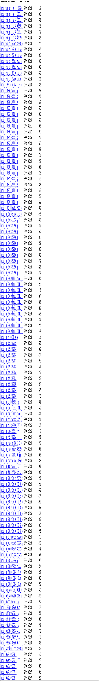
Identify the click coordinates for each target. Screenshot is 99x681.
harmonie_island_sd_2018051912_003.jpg (8, 434)
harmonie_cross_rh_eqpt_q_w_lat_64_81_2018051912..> (11, 12)
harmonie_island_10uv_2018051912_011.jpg (9, 229)
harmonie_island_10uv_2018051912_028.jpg (9, 244)
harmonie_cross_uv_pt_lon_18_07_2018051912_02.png (11, 73)
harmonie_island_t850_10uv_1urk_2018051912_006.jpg (11, 483)
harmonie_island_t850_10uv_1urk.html (8, 478)
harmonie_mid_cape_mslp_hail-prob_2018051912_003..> (11, 590)
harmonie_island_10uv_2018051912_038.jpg (9, 252)
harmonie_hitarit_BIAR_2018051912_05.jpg (9, 94)
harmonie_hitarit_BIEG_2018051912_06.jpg (9, 109)
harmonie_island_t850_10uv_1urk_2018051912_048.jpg (11, 519)
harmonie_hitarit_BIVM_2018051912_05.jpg (9, 197)
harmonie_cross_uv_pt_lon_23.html (7, 77)
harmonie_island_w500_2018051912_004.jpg (9, 563)
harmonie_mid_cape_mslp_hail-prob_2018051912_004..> (11, 591)
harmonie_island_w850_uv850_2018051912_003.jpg (10, 583)
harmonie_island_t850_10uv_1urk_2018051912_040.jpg (11, 512)
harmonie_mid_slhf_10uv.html (6, 612)
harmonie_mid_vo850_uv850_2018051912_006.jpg (10, 643)
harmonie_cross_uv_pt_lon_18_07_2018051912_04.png (11, 75)
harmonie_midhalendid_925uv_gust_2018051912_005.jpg (11, 649)
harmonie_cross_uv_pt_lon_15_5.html (8, 59)
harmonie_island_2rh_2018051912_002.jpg (9, 337)
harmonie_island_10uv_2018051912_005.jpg (9, 224)
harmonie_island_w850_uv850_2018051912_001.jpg (10, 581)
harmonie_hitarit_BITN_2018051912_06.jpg (9, 191)
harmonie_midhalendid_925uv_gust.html (8, 644)
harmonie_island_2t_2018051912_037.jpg (8, 374)
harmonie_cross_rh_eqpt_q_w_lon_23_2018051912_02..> (11, 37)
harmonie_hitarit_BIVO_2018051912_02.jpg (9, 201)
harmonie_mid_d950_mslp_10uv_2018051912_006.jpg (11, 599)
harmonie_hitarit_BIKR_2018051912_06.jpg (9, 157)
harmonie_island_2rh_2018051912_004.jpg (9, 339)
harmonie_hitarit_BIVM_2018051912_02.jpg (9, 194)
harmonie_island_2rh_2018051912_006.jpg (9, 340)
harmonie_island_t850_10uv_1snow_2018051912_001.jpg (11, 473)
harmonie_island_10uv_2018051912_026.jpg (9, 242)
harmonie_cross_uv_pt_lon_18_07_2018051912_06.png (11, 76)
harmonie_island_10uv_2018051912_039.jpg (9, 253)
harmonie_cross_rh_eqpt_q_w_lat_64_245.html (10, 5)
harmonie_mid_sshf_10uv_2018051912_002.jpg (9, 620)
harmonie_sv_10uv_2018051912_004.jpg (8, 677)
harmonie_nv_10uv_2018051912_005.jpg (8, 664)
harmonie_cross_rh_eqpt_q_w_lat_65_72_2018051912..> (11, 18)
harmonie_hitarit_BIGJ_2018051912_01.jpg (9, 111)
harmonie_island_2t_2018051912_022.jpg (8, 361)
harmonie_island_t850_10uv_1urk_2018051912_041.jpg (11, 513)
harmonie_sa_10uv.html (5, 666)
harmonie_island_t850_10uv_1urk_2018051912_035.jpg (11, 508)
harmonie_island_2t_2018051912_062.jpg (8, 395)
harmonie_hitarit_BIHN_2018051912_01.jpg (9, 125)
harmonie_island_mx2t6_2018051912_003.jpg (9, 429)
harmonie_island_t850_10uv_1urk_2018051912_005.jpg (11, 482)
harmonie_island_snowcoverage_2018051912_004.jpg (11, 442)
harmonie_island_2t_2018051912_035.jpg (8, 372)
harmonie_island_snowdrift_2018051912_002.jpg (10, 454)
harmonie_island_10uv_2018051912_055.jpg (9, 267)
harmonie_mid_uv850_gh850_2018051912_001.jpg (10, 632)
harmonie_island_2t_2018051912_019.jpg (8, 358)
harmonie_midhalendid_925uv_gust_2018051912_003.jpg (11, 647)
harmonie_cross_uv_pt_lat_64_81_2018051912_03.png (11, 50)
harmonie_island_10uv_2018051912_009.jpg (9, 228)
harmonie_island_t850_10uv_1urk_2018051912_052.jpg (11, 522)
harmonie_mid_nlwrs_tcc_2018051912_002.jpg (9, 601)
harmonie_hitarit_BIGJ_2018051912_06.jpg (9, 116)
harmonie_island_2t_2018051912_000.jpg (8, 342)
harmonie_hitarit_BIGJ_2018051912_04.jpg (9, 114)
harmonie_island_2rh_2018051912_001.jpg (9, 336)
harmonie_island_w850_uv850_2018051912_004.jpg (10, 584)
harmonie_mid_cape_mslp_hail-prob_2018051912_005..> (11, 592)
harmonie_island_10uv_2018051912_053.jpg (9, 265)
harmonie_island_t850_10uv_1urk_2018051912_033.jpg (11, 506)
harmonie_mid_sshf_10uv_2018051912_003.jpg (9, 621)
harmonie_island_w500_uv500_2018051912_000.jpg (10, 567)
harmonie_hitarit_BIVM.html (6, 192)
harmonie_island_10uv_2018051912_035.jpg (9, 250)
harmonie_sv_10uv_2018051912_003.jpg (8, 676)
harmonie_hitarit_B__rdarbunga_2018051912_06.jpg (11, 211)
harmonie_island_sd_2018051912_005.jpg (8, 436)
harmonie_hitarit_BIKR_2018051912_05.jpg (9, 156)
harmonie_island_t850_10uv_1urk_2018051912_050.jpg (11, 521)
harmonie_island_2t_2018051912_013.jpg (8, 353)
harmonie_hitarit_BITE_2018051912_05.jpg (9, 183)
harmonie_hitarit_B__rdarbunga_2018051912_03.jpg (11, 209)
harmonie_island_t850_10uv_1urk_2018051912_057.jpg (11, 527)
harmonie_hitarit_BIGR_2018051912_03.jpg (9, 120)
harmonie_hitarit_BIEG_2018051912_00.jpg (9, 104)
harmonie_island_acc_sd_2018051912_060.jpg (9, 404)
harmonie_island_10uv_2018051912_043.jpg (9, 257)
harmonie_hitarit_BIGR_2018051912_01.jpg (9, 118)
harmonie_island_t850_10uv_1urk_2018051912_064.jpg (11, 533)
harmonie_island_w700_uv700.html (7, 573)
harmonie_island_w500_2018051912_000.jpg (9, 560)
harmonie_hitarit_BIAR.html (6, 89)
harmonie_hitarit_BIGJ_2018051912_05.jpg (9, 115)
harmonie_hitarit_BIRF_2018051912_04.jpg (9, 169)
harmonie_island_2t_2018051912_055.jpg (8, 389)
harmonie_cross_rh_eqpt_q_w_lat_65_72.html (9, 17)
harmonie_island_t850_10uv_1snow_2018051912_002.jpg (11, 474)
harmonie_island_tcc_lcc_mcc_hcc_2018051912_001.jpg (11, 537)
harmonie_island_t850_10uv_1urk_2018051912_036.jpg (11, 509)
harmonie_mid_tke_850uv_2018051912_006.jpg (9, 629)
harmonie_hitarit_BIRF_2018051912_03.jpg (9, 168)
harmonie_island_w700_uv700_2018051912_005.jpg (10, 578)
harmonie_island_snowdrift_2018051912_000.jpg (10, 452)
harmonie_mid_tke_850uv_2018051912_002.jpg (9, 626)
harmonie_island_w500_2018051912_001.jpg (9, 561)
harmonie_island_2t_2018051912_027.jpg (8, 365)
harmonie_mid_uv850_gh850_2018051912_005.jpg (10, 635)
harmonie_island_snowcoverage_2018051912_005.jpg (11, 443)
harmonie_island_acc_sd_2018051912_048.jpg (9, 403)
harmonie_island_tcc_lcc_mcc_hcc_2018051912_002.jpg (11, 538)
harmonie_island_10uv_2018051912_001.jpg (9, 221)
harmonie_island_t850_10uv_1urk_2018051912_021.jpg (11, 496)
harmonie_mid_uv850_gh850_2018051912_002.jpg (10, 633)
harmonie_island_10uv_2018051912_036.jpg (9, 251)
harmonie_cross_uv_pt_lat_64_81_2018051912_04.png (11, 51)
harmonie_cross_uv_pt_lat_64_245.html (8, 41)
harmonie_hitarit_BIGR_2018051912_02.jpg (9, 119)
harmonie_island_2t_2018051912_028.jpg (8, 366)
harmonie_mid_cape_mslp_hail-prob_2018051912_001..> (11, 588)
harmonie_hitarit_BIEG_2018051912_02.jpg (9, 105)
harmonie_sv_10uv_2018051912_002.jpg (8, 675)
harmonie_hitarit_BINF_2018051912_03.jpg (9, 161)
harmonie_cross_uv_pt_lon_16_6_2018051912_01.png (11, 66)
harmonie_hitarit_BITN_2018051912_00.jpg (9, 186)
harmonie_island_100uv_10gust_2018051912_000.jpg (11, 213)
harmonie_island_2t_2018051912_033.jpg (8, 370)
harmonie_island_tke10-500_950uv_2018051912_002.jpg (11, 544)
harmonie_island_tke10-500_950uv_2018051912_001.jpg (11, 543)
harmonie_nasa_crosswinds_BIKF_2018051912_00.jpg (11, 658)
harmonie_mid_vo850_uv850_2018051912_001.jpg (10, 639)
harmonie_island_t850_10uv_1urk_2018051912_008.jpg (11, 485)
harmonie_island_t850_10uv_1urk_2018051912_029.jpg (11, 503)
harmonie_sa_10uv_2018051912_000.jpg (8, 667)
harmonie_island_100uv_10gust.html (8, 212)
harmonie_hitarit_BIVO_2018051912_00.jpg (9, 199)
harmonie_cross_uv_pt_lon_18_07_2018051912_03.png (11, 74)
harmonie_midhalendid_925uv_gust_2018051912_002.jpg (11, 646)
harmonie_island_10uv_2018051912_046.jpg (9, 259)
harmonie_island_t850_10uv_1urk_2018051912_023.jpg (11, 498)
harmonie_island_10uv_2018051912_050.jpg (9, 263)
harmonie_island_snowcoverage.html (8, 438)
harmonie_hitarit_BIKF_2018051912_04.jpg (9, 148)
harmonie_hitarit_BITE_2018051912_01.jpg (9, 180)
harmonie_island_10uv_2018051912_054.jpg (9, 266)
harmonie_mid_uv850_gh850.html (7, 630)
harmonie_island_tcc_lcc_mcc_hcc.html (8, 535)
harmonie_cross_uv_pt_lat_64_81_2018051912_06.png (11, 52)
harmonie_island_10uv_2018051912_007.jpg (9, 226)
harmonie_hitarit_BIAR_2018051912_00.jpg (9, 90)
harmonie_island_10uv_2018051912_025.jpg (9, 241)
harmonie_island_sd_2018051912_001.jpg (8, 433)
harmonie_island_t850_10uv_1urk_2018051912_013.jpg (11, 489)
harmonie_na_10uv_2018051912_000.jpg (8, 651)
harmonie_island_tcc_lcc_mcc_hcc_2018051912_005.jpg (11, 540)
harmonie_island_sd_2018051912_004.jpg (8, 435)
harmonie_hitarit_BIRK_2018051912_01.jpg (9, 173)
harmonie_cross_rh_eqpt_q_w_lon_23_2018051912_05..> (11, 40)
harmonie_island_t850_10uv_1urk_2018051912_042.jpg (11, 514)
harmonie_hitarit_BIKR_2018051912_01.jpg (9, 152)
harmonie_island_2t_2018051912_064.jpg (8, 397)
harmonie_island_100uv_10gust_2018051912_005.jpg (11, 217)
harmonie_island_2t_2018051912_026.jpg (8, 364)
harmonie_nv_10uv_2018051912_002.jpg (8, 662)
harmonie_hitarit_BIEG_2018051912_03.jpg (9, 106)
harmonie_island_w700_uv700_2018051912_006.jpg (10, 579)
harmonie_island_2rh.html (5, 334)
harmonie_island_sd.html (5, 431)
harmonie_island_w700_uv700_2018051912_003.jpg (10, 576)
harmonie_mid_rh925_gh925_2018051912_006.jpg (10, 611)
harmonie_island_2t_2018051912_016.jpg (8, 356)
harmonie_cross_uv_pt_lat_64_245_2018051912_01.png (11, 42)
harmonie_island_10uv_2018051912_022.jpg (9, 239)
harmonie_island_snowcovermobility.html (9, 445)
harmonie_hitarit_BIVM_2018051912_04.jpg (9, 196)
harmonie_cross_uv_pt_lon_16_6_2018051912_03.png (11, 68)
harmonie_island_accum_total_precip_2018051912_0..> (11, 405)
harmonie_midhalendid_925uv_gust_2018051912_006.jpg (11, 650)
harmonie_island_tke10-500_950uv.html (8, 542)
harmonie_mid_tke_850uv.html (6, 624)
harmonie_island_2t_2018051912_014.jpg (8, 354)
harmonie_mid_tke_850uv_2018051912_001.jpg (9, 625)
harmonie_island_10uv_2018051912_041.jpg (9, 255)
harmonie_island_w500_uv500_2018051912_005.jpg (10, 571)
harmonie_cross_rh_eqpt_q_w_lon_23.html (9, 35)
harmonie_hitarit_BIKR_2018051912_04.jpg (9, 155)
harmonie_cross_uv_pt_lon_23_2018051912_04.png (10, 81)
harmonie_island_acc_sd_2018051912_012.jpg (9, 400)
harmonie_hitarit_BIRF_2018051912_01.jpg (9, 166)
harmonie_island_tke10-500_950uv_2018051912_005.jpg (11, 546)
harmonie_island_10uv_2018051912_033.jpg (9, 248)
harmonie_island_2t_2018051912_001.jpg (8, 343)
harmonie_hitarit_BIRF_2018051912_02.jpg (9, 167)
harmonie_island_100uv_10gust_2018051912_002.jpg (11, 215)
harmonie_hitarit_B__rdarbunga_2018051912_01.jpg (11, 207)
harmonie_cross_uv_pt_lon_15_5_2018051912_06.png (11, 64)
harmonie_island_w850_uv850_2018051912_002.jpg (10, 582)
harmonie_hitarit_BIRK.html (6, 171)
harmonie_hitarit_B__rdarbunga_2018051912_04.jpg (11, 210)
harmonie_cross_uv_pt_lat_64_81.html (8, 47)
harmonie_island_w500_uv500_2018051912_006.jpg (10, 572)
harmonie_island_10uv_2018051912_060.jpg (9, 271)
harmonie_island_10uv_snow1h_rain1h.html (9, 277)
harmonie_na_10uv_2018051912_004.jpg (8, 655)
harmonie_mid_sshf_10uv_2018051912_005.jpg (9, 622)
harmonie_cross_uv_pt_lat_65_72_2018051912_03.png (11, 56)
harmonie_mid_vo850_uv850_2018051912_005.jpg (10, 642)
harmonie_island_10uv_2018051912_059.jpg (9, 270)
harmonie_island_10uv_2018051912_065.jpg (9, 275)
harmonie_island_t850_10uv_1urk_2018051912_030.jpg (11, 504)
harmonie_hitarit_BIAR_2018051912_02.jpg (9, 92)
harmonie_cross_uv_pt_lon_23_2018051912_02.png (10, 79)
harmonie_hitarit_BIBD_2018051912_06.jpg (9, 102)
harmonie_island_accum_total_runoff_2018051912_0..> (11, 413)
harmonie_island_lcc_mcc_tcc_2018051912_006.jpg (11, 425)
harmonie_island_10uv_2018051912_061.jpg (9, 272)
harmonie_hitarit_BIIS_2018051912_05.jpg (9, 142)
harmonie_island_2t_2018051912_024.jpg (8, 363)
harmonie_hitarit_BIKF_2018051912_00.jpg (9, 145)
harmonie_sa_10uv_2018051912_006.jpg (8, 672)
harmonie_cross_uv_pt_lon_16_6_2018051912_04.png (11, 69)
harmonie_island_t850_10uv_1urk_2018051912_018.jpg (11, 493)
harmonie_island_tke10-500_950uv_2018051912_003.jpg (11, 545)
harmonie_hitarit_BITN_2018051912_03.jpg (9, 188)
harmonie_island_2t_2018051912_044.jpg (8, 380)
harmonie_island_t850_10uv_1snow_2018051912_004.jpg (11, 475)
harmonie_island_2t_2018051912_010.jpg (8, 351)
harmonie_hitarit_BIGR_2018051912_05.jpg (9, 122)
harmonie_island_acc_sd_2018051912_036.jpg (9, 402)
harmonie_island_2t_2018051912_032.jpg (8, 369)
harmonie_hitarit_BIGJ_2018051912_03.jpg (9, 113)
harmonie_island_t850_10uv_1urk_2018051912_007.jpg (11, 484)
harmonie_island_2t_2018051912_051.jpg (8, 386)
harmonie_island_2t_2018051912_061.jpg (8, 394)
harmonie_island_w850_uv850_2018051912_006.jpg (10, 586)
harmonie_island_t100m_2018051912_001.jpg (9, 467)
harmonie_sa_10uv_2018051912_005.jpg (8, 671)
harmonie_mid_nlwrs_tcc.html (6, 600)
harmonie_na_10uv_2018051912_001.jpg (8, 652)
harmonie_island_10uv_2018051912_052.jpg (9, 264)
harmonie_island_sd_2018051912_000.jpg (8, 432)
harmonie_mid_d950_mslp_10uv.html (7, 593)
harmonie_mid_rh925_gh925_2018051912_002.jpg (10, 608)
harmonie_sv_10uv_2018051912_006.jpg (8, 679)
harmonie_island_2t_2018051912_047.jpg (8, 382)
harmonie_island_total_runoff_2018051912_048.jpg (11, 557)
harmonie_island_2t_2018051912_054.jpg (8, 388)
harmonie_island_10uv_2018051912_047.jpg (9, 260)
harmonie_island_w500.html (6, 559)
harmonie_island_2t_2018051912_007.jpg (8, 348)
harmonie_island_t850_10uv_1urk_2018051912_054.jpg (11, 524)
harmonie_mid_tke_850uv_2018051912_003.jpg (9, 627)
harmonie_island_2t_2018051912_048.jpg (8, 383)
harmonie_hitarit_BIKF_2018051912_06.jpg (9, 150)
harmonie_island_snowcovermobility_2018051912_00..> (11, 446)
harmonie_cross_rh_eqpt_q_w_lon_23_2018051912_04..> (11, 39)
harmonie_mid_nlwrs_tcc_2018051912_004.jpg (9, 603)
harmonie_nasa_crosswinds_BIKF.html (8, 657)
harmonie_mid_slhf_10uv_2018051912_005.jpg (9, 617)
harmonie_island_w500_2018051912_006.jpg (9, 565)
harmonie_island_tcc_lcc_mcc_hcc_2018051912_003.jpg (11, 539)
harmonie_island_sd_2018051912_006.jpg (8, 437)
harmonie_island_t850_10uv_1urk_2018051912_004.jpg (11, 481)
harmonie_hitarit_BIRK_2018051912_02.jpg (9, 174)
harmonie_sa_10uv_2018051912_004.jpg (8, 670)
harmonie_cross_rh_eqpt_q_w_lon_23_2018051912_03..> (11, 38)
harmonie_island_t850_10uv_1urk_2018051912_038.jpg (11, 510)
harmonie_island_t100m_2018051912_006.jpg (9, 471)
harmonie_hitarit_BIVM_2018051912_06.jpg (9, 198)
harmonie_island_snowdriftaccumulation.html (10, 458)
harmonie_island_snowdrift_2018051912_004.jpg (10, 456)
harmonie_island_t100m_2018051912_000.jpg (9, 466)
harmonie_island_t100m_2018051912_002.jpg (9, 468)
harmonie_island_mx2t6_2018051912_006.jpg (9, 430)
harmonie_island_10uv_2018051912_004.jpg (9, 223)
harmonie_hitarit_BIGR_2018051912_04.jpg (9, 121)
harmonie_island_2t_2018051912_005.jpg (8, 346)
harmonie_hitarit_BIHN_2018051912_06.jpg (9, 129)
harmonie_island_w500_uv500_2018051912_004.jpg (10, 570)
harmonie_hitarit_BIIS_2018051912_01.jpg (9, 139)
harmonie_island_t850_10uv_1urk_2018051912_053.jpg (11, 523)
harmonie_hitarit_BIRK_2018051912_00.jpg (9, 172)
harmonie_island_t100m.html (6, 465)
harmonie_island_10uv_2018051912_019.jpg (9, 236)
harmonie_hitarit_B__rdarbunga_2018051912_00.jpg (11, 206)
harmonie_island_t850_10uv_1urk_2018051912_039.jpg (11, 511)
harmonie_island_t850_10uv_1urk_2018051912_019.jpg (11, 494)
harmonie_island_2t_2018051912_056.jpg (8, 390)
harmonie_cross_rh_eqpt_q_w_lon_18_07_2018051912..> (11, 30)
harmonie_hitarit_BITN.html (6, 185)
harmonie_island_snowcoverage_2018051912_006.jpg (11, 444)
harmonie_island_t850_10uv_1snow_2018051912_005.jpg (11, 476)
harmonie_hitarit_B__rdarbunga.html (8, 205)
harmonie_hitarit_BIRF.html (6, 164)
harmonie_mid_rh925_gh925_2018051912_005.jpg (10, 610)
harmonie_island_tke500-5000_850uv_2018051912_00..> (11, 549)
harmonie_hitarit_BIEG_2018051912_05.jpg (9, 108)
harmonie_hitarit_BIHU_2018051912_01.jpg (9, 132)
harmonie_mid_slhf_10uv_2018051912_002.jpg (9, 615)
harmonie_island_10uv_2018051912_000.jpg (9, 220)
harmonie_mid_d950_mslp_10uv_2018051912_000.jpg (11, 594)
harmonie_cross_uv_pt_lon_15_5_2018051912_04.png (11, 63)
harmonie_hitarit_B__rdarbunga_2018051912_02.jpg (11, 208)
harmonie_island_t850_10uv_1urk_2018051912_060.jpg (11, 529)
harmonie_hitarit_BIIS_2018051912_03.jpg (9, 140)
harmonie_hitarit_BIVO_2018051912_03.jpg (9, 202)
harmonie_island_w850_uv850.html (7, 580)
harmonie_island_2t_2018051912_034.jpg (8, 371)
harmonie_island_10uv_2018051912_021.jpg (9, 238)
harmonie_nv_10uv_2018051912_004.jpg (8, 663)
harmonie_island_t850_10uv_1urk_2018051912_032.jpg (11, 505)
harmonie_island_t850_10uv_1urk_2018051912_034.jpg (11, 507)
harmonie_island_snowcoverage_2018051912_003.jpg (11, 441)
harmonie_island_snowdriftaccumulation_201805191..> (11, 459)
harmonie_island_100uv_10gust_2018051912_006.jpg (11, 218)
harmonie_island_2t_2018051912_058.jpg (8, 392)
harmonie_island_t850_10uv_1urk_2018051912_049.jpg (11, 520)
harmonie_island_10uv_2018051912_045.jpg (9, 258)
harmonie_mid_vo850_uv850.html (7, 637)
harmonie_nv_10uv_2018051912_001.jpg (8, 661)
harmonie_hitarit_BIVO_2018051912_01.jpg (9, 200)
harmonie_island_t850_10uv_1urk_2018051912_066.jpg (11, 534)
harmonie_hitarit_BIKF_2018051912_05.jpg (9, 149)
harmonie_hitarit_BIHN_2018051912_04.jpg (9, 128)
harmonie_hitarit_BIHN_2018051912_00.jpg (9, 124)
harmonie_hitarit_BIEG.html (6, 103)
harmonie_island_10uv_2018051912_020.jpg (9, 237)
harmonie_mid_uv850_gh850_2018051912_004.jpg (10, 634)
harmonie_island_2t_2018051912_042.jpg (8, 378)
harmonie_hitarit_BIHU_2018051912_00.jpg (9, 131)
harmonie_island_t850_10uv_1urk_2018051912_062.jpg (11, 531)
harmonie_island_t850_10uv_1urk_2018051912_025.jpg (11, 499)
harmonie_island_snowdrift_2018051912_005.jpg (10, 457)
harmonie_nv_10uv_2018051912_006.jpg (8, 665)
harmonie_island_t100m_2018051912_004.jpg (9, 469)
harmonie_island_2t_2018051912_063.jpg (8, 396)
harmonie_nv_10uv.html (5, 659)
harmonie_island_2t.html (5, 341)
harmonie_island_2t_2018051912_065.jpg (8, 398)
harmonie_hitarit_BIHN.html (6, 123)
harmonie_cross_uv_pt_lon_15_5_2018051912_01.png (11, 60)
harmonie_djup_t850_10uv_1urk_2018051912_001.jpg (11, 84)
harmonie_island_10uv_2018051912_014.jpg (9, 232)
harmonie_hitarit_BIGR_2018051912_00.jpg (9, 117)
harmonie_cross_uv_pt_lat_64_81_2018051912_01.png (11, 48)
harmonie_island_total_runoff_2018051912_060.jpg (11, 558)
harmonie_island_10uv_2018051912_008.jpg (9, 227)
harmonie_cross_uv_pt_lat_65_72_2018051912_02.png (11, 55)
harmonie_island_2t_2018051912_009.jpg (8, 350)
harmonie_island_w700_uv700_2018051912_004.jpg (10, 577)
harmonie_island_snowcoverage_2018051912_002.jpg (11, 440)
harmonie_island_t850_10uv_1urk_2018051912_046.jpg (11, 517)
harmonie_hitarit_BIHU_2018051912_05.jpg (9, 135)
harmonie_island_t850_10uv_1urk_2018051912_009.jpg (11, 486)
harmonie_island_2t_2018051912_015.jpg (8, 355)
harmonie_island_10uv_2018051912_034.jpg (9, 249)
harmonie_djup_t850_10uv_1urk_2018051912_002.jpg (11, 85)
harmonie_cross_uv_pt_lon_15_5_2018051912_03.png (11, 62)
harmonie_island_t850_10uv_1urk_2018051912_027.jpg (11, 501)
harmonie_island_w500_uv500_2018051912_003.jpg (10, 569)
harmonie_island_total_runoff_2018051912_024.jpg (11, 556)
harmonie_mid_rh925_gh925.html (7, 605)
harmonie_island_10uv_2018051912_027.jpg (9, 243)
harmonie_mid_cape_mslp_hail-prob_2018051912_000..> (11, 587)
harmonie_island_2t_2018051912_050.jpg (8, 385)
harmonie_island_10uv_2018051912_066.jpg (9, 276)
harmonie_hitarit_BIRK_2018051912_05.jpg (9, 176)
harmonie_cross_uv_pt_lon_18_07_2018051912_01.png (11, 72)
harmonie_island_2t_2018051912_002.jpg (8, 344)
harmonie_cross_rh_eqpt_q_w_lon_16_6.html (9, 23)
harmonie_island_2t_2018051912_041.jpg (8, 377)
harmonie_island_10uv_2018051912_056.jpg (9, 268)
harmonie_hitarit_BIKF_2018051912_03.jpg (9, 147)
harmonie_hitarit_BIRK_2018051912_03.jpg (9, 175)
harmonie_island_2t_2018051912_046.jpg (8, 381)
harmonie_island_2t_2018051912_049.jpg (8, 384)
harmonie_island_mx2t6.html (6, 428)
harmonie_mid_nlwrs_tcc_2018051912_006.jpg (9, 604)
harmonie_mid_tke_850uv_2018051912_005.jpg (9, 628)
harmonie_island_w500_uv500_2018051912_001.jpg (10, 568)
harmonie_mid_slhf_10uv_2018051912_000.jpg (9, 613)
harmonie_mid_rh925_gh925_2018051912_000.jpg (10, 606)
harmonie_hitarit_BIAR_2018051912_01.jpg (9, 91)
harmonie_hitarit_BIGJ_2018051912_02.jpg (9, 112)
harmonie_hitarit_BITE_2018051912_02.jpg (9, 181)
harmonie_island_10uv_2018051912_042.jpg (9, 256)
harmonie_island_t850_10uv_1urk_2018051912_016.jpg (11, 492)
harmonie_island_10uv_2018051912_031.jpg (9, 246)
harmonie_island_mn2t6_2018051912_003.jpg (9, 427)
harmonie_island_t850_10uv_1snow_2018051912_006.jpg (11, 477)
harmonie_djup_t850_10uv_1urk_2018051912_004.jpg (11, 87)
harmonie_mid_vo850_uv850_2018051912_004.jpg (10, 641)
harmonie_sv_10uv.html (5, 673)
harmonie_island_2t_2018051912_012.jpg (8, 352)
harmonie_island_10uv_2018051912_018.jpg (9, 235)
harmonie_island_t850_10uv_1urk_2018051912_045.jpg (11, 516)
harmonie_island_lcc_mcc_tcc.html (7, 419)
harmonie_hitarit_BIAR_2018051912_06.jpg (9, 95)
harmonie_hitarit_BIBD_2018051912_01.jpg (9, 98)
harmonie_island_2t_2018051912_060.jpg (8, 393)
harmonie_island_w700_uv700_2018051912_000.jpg (10, 574)
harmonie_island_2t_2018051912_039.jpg (8, 375)
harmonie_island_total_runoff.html (8, 554)
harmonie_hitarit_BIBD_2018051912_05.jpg (9, 101)
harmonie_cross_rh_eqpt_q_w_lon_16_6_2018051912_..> (11, 24)
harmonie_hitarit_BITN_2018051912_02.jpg (9, 187)
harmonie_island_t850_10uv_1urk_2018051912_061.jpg (11, 530)
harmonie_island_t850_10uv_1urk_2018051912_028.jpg (11, 502)
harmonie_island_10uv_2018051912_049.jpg (9, 262)
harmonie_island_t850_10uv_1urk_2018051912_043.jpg (11, 515)
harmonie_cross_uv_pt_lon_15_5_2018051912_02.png (11, 61)
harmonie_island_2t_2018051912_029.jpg (8, 367)
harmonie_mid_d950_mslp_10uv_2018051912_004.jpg (11, 598)
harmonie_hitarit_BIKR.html (6, 151)
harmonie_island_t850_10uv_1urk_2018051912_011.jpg (11, 487)
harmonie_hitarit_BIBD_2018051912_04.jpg (9, 100)
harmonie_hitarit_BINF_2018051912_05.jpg (9, 163)
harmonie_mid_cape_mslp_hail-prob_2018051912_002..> (11, 589)
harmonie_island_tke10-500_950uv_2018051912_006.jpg (11, 547)
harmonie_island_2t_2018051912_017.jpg (8, 357)
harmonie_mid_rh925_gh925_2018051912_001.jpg (10, 607)
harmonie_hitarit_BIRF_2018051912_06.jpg (9, 170)
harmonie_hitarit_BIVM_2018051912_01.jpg (9, 193)
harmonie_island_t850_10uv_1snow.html (8, 472)
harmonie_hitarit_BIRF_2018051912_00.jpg (9, 165)
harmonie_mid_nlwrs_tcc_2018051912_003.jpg (9, 602)
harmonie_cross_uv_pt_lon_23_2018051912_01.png (10, 78)
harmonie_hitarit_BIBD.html (6, 96)
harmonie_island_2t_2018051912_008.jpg (8, 349)
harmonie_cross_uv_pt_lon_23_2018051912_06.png (10, 82)
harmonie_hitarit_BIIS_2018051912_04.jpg (9, 141)
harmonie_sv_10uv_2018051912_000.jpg (8, 674)
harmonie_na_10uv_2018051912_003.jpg (8, 654)
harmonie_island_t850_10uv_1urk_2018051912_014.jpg (11, 490)
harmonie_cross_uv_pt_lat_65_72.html (8, 53)
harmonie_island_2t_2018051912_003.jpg (8, 345)
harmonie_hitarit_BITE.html (6, 178)
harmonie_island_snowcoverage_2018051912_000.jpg (11, 439)
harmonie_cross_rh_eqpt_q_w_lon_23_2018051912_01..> (11, 36)
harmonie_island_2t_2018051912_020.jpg (8, 359)
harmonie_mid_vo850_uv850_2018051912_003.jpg (10, 640)
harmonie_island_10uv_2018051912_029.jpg (9, 245)
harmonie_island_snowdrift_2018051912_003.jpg (10, 455)
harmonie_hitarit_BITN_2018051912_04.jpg (9, 189)
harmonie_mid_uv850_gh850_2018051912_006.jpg (10, 636)
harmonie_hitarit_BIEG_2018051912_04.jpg (9, 107)
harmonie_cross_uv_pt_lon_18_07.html (8, 71)
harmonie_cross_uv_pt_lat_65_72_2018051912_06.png (11, 58)
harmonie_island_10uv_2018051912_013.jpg (9, 231)
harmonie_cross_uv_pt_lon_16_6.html (8, 65)
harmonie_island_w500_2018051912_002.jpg (9, 562)
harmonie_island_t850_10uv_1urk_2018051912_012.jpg (11, 488)
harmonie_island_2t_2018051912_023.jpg (8, 362)
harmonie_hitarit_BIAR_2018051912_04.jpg (9, 93)
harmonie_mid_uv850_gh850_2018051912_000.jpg (10, 631)
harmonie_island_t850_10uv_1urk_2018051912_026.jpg (11, 500)
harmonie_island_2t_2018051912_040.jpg (8, 376)
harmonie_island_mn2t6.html (6, 426)
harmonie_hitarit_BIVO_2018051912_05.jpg (9, 204)
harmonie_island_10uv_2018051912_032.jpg (9, 247)
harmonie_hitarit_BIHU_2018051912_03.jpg (9, 134)
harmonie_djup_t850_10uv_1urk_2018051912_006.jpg (11, 88)
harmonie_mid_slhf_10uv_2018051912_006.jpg (9, 618)
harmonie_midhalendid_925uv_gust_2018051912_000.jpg (11, 645)
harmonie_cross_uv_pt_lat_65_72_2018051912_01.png (11, 54)
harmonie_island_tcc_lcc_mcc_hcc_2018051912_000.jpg (11, 536)
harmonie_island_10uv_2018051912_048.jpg (9, 261)
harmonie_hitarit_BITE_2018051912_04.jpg (9, 182)
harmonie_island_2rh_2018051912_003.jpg (9, 338)
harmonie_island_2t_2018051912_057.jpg (8, 391)
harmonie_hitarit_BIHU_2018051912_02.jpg (9, 133)
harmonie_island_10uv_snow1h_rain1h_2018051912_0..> (11, 278)
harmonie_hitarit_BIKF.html (6, 144)
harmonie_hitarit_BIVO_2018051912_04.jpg (9, 203)
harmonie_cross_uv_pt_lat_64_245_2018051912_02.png (11, 43)
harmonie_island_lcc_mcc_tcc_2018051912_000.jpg (11, 420)
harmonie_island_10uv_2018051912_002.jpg (9, 222)
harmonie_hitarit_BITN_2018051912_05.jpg (9, 190)
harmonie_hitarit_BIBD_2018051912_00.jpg (9, 97)
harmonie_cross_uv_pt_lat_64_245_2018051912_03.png (11, 44)
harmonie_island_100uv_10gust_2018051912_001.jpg (11, 214)
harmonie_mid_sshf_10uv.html (6, 619)
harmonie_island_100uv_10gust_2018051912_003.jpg (11, 216)
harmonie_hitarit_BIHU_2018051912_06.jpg (9, 136)
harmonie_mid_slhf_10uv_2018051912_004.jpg (9, 616)
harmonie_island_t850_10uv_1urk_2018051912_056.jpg (11, 526)
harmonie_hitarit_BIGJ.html (6, 110)
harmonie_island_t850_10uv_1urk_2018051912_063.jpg (11, 532)
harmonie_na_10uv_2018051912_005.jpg (8, 656)
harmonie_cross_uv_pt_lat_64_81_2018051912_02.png (11, 49)
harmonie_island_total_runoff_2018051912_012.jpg (11, 555)
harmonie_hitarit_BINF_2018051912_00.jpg (9, 158)
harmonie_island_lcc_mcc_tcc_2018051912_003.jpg (11, 422)
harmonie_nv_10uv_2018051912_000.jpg (8, 660)
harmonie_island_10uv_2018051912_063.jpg (9, 274)
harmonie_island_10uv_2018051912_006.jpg (9, 225)
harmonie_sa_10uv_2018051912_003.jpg (8, 669)
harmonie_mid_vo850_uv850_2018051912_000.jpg (10, 638)
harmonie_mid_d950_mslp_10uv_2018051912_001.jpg (11, 595)
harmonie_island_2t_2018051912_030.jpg (8, 368)
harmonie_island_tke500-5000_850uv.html (9, 548)
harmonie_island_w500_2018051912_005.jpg (9, 564)
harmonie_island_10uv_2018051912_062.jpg (9, 273)
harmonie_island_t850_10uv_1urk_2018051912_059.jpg (11, 528)
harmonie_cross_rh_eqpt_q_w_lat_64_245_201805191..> (11, 6)
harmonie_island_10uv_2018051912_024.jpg (9, 240)
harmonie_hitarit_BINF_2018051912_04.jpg (9, 162)
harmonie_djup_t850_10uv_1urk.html (8, 83)
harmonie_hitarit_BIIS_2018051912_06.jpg (9, 143)
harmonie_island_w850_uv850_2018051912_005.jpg (10, 585)
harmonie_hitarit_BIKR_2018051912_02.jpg (9, 153)
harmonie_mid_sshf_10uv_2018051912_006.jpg (9, 623)
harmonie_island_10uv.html (6, 219)
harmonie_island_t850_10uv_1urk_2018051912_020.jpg (11, 495)
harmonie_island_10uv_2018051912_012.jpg (9, 230)
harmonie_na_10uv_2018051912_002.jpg (8, 653)
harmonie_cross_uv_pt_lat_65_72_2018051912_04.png (11, 57)
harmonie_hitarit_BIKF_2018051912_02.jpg (9, 146)
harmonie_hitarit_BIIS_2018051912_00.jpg (9, 138)
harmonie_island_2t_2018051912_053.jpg (8, 387)
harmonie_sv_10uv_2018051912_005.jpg (8, 678)
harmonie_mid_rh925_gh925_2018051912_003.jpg (10, 609)
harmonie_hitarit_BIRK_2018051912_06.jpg (9, 177)
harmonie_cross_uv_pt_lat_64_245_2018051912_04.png (11, 45)
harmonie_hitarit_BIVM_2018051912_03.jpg (9, 195)
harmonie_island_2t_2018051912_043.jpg (8, 379)
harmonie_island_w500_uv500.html (7, 566)
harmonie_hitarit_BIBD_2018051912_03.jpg (9, 99)
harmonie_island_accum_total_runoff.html (9, 412)
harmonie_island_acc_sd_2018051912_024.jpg (9, 401)
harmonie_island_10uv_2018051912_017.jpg (9, 234)
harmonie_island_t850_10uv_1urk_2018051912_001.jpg (11, 479)
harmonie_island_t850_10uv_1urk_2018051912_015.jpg (11, 491)
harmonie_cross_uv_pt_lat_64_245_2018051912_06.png (11, 46)
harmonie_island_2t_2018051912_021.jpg (8, 360)
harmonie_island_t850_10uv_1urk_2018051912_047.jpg (11, 518)
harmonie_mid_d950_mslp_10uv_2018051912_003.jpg (11, 597)
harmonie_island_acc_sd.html (6, 399)
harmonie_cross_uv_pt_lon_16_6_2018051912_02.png (11, 67)
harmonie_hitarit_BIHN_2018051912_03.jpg (9, 127)
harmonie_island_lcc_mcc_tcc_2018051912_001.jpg (11, 421)
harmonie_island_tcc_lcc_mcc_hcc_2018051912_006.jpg (11, 541)
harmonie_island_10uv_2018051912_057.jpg (9, 269)
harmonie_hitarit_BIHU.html (6, 130)
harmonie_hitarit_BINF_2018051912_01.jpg (9, 159)
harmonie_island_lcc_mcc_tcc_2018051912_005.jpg (11, 424)
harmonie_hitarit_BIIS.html (6, 137)
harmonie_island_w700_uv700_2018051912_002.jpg (10, 575)
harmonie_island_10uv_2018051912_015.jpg (9, 233)
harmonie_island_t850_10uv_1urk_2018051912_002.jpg (11, 480)
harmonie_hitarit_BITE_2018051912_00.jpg (9, 179)
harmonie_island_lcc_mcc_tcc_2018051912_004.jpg (11, 423)
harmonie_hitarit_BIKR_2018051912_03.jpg (9, 154)
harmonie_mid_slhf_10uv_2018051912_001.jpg (9, 614)
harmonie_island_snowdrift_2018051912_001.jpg (10, 453)
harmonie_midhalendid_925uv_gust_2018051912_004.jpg (11, 648)
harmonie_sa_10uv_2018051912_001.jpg (8, 668)
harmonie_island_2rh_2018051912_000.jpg (9, 335)
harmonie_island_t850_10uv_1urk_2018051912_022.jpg (11, 497)
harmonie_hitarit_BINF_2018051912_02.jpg (9, 160)
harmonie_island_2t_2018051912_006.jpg (8, 347)
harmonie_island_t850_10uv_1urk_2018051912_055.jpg (11, 525)
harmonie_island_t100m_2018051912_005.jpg (9, 470)
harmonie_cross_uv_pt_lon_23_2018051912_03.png (10, 80)
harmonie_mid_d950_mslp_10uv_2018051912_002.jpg (11, 596)
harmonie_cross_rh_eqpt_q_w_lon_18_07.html (9, 29)
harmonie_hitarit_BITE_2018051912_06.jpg (9, 184)
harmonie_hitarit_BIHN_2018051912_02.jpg (9, 126)
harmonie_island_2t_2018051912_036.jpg (8, 373)
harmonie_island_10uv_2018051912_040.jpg (9, 254)
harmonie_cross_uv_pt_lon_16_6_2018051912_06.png (11, 70)
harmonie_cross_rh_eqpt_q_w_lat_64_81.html (9, 11)
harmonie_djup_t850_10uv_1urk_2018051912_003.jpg (11, 86)
